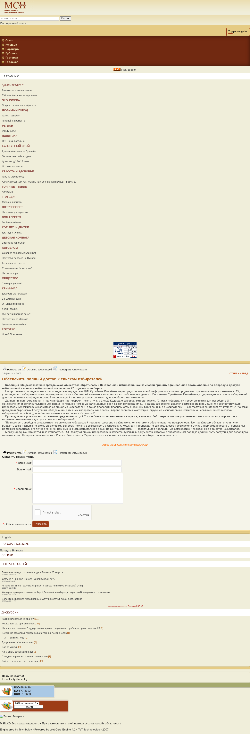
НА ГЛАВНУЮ (10, 76)
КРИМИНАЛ (10, 288)
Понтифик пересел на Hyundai (19, 258)
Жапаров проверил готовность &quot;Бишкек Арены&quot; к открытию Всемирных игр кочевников (56, 592)
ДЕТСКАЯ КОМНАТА (15, 237)
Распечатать (14, 369)
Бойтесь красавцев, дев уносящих (21, 661)
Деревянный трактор (13, 263)
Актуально (7, 192)
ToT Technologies (89, 729)
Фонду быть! (9, 131)
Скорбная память (11, 202)
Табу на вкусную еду (13, 176)
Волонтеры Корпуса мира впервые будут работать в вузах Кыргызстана (42, 599)
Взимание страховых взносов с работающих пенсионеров (34, 633)
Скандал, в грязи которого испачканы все (25, 656)
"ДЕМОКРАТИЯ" (13, 84)
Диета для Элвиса (12, 232)
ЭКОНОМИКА (11, 100)
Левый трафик (10, 309)
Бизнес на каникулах (13, 242)
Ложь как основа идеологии (17, 90)
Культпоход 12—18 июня (15, 161)
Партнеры (12, 48)
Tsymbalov (25, 729)
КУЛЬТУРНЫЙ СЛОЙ (16, 146)
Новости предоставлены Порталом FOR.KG (125, 606)
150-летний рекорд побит (16, 314)
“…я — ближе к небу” (13, 637)
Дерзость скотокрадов (14, 293)
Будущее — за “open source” (17, 642)
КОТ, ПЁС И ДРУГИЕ (15, 227)
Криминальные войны (14, 324)
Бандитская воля (11, 298)
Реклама (11, 44)
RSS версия (129, 69)
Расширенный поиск (13, 23)
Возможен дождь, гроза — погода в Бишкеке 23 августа (32, 572)
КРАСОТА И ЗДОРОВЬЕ (18, 171)
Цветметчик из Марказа (15, 319)
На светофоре (10, 273)
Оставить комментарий (39, 369)
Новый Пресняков (12, 334)
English (6, 537)
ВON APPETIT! (11, 217)
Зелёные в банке (11, 222)
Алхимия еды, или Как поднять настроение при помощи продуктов (39, 181)
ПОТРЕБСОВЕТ (12, 207)
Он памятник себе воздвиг (16, 156)
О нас (9, 40)
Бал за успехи (10, 647)
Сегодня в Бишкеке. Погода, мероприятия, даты (28, 579)
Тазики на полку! (11, 115)
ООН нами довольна (13, 141)
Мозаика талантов (12, 166)
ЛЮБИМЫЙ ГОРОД (15, 110)
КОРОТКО (8, 329)
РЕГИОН (7, 125)
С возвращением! (11, 283)
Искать (65, 18)
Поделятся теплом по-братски (19, 105)
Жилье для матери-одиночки (18, 623)
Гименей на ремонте (13, 120)
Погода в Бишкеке (11, 550)
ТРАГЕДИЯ (9, 196)
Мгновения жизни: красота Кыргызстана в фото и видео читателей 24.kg (42, 585)
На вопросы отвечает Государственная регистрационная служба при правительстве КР (51, 628)
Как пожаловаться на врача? (18, 619)
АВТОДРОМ (10, 247)
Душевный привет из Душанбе (19, 151)
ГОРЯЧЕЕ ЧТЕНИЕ (14, 186)
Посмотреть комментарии (72, 369)
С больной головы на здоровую (19, 95)
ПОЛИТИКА (9, 135)
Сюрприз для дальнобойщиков (19, 253)
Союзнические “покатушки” (17, 268)
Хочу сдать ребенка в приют (17, 651)
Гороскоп (11, 61)
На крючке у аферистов (15, 212)
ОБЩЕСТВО (10, 278)
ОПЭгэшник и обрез (13, 304)
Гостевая (11, 57)
